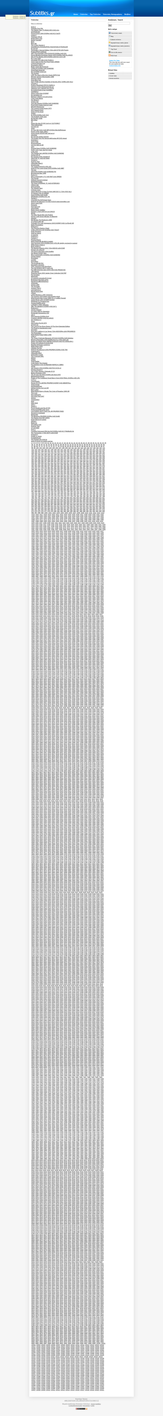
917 (74, 506)
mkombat (34, 135)
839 (45, 501)
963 (74, 509)
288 (48, 461)
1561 (37, 564)
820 (58, 499)
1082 (86, 519)
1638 (57, 571)
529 (84, 478)
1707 (45, 578)
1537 (86, 561)
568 (61, 481)
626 (100, 484)
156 (68, 451)
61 (92, 444)
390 (81, 468)
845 (65, 501)
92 (92, 446)
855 (97, 501)
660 (61, 488)
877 (94, 503)
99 (35, 448)
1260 (57, 536)
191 (32, 454)
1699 (86, 576)
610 (48, 484)
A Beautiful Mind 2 (37, 163)
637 (61, 486)
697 (32, 491)
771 (48, 496)
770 (45, 496)
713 (84, 491)
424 (42, 471)
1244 (66, 534)
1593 (94, 566)
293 (65, 461)
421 (32, 471)
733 (74, 493)
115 (85, 448)
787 (100, 496)
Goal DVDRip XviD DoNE (39, 195)
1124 (33, 524)
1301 (78, 539)
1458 (57, 554)
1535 (78, 561)
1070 (37, 519)
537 (36, 479)
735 (81, 493)
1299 (70, 539)
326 (97, 463)
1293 (45, 539)
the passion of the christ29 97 (40, 157)
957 (55, 509)
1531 (61, 561)
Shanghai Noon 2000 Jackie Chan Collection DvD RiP (48, 273)
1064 (86, 518)
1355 (78, 544)
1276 (49, 538)
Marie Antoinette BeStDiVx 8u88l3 (42, 241)
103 (47, 448)
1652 (41, 573)
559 (32, 481)
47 (59, 444)
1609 (86, 568)
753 (65, 494)
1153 (72, 526)
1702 (98, 576)
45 (54, 444)
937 (65, 508)
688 (77, 489)
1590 (82, 566)
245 (58, 458)
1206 (57, 531)
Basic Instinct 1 (36, 246)
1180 (103, 528)
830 (90, 499)
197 (52, 454)
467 (32, 474)
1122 (99, 523)
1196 (92, 529)
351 (103, 464)
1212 (82, 531)
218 (45, 456)
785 (94, 496)
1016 (37, 514)
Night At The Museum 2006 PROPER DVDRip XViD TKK (49, 350)
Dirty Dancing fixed (37, 110)
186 (90, 453)
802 (74, 498)
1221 (45, 533)
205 (77, 454)
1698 (82, 576)
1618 (49, 569)
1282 (74, 538)
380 (48, 468)
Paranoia (34, 205)
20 (70, 443)
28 (89, 443)
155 (65, 451)
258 (100, 458)
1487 (102, 556)
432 (68, 471)
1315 (61, 541)
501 (68, 476)
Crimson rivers (35, 190)
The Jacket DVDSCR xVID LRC (41, 167)
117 (91, 448)
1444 (74, 553)
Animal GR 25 (35, 155)
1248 (82, 534)
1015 (33, 514)
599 (87, 483)
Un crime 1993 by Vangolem (40, 311)
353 (36, 466)
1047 (90, 516)
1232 (90, 533)
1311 (45, 541)
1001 (50, 513)
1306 (98, 539)
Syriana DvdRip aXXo (38, 303)
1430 (90, 551)
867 (61, 503)
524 (68, 478)
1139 (92, 524)
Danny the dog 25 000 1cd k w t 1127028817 (45, 123)
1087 (33, 521)
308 (39, 463)
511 (100, 476)
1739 (102, 579)
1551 (70, 563)
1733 (78, 579)
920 (84, 506)
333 (45, 464)
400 (39, 469)
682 (58, 489)
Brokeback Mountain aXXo (39, 280)
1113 (64, 523)
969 (94, 509)
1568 (66, 564)
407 (61, 469)
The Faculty (35, 178)
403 (48, 469)
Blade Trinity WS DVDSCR (39, 67)
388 (74, 468)
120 (100, 448)
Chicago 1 (34, 83)
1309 (37, 541)
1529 (53, 561)
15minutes (34, 283)
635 (55, 486)
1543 (37, 563)
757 (77, 494)
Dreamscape (35, 165)
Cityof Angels (35, 381)
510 (97, 476)
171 (42, 453)
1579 (37, 566)
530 (87, 478)
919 (81, 506)
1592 (90, 566)
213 (103, 454)
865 (55, 503)
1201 (37, 531)
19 (67, 443)
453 (61, 473)
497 (55, 476)
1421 (53, 551)
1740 (33, 581)
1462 (74, 554)
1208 (66, 531)
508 (90, 476)
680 (52, 489)
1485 (94, 556)
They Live (34, 393)
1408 (74, 549)
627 (103, 484)
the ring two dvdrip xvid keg (40, 137)
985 (71, 511)
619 (77, 484)
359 (55, 466)
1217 (102, 531)
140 (90, 449)
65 (102, 444)
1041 (66, 516)
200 (61, 454)
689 (81, 489)
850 (81, 501)
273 (74, 459)
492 (39, 476)
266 (52, 459)
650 (103, 486)
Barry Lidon (35, 390)
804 (81, 498)
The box (33, 170)
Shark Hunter (35, 385)
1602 (57, 568)
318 (71, 463)
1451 (102, 553)
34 (103, 443)
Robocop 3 (34, 308)
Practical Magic (36, 240)
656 (48, 488)
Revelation (34, 258)
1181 (33, 529)
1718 (90, 578)
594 (71, 483)
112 (75, 448)
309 (42, 463)
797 (58, 498)
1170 (64, 528)
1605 (70, 568)
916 (71, 506)
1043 (74, 516)
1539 (94, 561)
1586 (66, 566)
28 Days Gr (34, 325)
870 (71, 503)
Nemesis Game (36, 78)
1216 (98, 531)
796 (55, 498)
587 (48, 483)
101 (40, 448)
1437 (45, 553)
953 (42, 509)
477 (65, 474)
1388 (66, 548)
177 (61, 453)
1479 (70, 556)
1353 (70, 544)
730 (65, 493)
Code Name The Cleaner (39, 363)
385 (65, 468)
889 (58, 504)
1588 (74, 566)
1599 (45, 568)
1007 (74, 513)
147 (39, 451)
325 (93, 463)
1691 (53, 576)
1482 (82, 556)
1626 (82, 569)
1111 (56, 523)
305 (103, 461)
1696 (74, 576)
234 (97, 456)
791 (39, 498)
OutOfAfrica (34, 92)
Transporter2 (35, 400)
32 (98, 443)
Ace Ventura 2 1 (36, 320)
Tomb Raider (35, 361)
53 (73, 444)
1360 (98, 544)
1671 (45, 574)
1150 (61, 526)
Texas (33, 321)
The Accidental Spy (37, 263)
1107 (41, 523)
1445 (78, 553)
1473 (45, 556)
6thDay (33, 358)
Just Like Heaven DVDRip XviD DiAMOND (45, 103)
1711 (61, 578)
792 (42, 498)
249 (71, 458)
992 (94, 511)
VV (32, 122)
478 (68, 474)
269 (61, 459)
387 (71, 468)
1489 (37, 558)
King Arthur (34, 261)
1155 (80, 526)
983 (65, 511)
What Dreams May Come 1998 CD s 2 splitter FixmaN (48, 298)
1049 (98, 516)
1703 (102, 576)
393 (90, 468)
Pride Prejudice (36, 231)
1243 (61, 534)
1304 (90, 539)
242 (48, 458)
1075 (57, 519)
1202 (41, 531)
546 (65, 479)
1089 (41, 521)
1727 (53, 579)
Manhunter (34, 414)
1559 (102, 563)
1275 (45, 538)
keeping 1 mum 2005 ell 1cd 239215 (43, 211)
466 (103, 473)
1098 (78, 521)
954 (45, 509)
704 (55, 491)
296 (74, 461)
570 (68, 481)
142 (97, 449)
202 (68, 454)
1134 (72, 524)
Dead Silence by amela (38, 419)
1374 (82, 546)
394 (94, 468)
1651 (37, 573)
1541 (102, 561)
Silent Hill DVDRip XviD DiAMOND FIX (43, 171)
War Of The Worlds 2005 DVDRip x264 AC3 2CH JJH (48, 57)
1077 (66, 519)
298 (81, 461)
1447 (86, 553)
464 (97, 473)
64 (99, 444)
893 (71, 504)
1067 (98, 518)
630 (39, 486)
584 (39, 483)
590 (58, 483)
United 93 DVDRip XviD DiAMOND (42, 68)
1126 (41, 524)
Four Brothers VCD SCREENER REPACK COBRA (47, 365)
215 (36, 456)
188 (97, 453)
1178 (96, 528)
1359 (94, 544)
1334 (66, 543)
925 (100, 506)
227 (74, 456)
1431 (94, 551)
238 (36, 458)
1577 (102, 564)
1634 (41, 571)
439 (90, 471)
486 (94, 474)
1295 (53, 539)
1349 (53, 544)
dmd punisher (35, 186)
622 (87, 484)
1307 (102, 539)
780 (77, 496)
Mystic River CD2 (36, 38)
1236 (33, 534)
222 (58, 456)
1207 (61, 531)
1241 (53, 534)
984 (68, 511)
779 (74, 496)
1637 (53, 571)
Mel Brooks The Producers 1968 (41, 220)
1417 (37, 551)
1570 (74, 564)
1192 (76, 529)
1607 (78, 568)
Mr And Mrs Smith (36, 118)
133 (68, 449)
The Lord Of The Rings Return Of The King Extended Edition (50, 326)
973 (32, 511)
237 (32, 458)
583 (36, 483)
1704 (33, 578)
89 (85, 446)
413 (81, 469)
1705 (37, 578)
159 (77, 451)
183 (81, 453)
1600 (49, 568)
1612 (98, 568)
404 (52, 469)
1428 (82, 551)
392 (87, 468)
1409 (78, 549)
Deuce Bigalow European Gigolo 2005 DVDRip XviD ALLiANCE (52, 55)
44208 (33, 366)
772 (52, 496)
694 (97, 489)
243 (52, 458)
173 (48, 453)
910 (52, 506)
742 (103, 493)
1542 (33, 563)
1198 (100, 529)
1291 (37, 539)
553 (87, 479)
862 (45, 503)
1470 (33, 556)
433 (71, 471)
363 (68, 466)
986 (74, 511)
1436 (41, 553)
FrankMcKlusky (36, 438)
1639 (61, 571)
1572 (82, 564)
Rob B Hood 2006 (37, 291)
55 (78, 444)
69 (37, 446)
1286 (90, 538)
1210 (74, 531)
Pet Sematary (35, 275)
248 (68, 458)
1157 (88, 526)
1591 (86, 566)
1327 (37, 543)
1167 (53, 528)
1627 (86, 569)
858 (32, 503)
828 (84, 499)
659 (58, 488)
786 (97, 496)
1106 (37, 523)
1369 (61, 546)
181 (74, 453)
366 (77, 466)
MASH (33, 213)
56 (80, 444)
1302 (82, 539)
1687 (37, 576)
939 (71, 508)
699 (39, 491)
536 (32, 479)
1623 (70, 569)
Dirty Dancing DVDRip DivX (40, 316)
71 (42, 446)
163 (90, 451)
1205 (53, 531)
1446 (82, 553)
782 (84, 496)
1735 (86, 579)
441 (97, 471)
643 (81, 486)
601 (94, 483)
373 (100, 466)
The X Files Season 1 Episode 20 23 (43, 371)
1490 (41, 558)
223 (61, 456)
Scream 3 (34, 160)
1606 (74, 568)
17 (63, 443)
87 (80, 446)
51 (68, 444)
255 (90, 458)
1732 (74, 579)
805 (84, 498)
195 (45, 454)
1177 (92, 528)
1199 (103, 529)
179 (68, 453)
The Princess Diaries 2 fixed (40, 228)
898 (87, 504)
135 (74, 449)
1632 (33, 571)
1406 (66, 549)
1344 (33, 544)
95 (99, 446)
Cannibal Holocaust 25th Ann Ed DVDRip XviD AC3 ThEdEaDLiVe (52, 431)
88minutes (34, 276)
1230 (82, 533)
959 (61, 509)
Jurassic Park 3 (36, 288)
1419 (45, 551)
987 (77, 511)
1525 (37, 561)
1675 (61, 574)
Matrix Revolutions (37, 225)
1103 (98, 521)
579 (97, 481)
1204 (49, 531)
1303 (86, 539)
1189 (64, 529)
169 (36, 453)
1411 (86, 549)
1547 (53, 563)
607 (39, 484)
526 (74, 478)
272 (71, 459)
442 (100, 471)
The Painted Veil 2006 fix (39, 439)
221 (55, 456)
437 (84, 471)
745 (39, 494)
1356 (82, 544)
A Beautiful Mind (36, 353)
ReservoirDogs (36, 143)
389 (77, 468)
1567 (61, 564)
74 (49, 446)
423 (39, 471)
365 (74, 466)
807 (90, 498)
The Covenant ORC (37, 356)
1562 (41, 564)
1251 (94, 534)
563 (45, 481)
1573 (86, 564)
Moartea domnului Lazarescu (40, 345)
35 (105, 443)
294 (68, 461)
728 (58, 493)
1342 (98, 543)
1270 (98, 536)
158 (74, 451)
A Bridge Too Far (36, 348)
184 (84, 453)
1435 (37, 553)
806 (87, 498)
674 (32, 489)
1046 (86, 516)
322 (84, 463)
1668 (33, 574)
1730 (66, 579)
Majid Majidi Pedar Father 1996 (41, 335)
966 (84, 509)
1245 (70, 534)
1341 (94, 543)
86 (78, 446)
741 (100, 493)
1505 (102, 558)
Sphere (33, 398)
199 (58, 454)
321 (81, 463)
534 (100, 478)
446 (39, 473)
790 (36, 498)
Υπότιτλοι (84, 14)
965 (81, 509)
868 (65, 503)
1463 (78, 554)
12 (51, 443)
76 (54, 446)
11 (48, 443)
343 (77, 464)
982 (61, 511)
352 (32, 466)
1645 (86, 571)
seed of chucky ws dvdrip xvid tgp (42, 441)
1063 (82, 518)
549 (74, 479)
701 (45, 491)
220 (52, 456)
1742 (41, 581)
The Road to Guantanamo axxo (41, 328)
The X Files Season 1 (38, 45)
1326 (33, 543)
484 (87, 474)
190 (103, 453)
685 (68, 489)
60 (90, 444)
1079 (74, 519)
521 (58, 478)
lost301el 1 (34, 236)
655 (45, 488)
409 (68, 469)
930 (42, 508)
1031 (98, 514)
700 (42, 491)
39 (40, 444)
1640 (66, 571)
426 (48, 471)
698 (36, 491)
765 (103, 494)
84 (73, 446)
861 (42, 503)
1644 (82, 571)
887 (52, 504)
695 (100, 489)
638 (65, 486)
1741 (37, 581)
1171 (68, 528)
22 (75, 443)
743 (32, 494)
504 (77, 476)
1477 (61, 556)
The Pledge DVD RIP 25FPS (40, 418)
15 (58, 443)
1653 (45, 573)
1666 (98, 573)
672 (100, 488)
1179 (100, 528)
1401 (45, 549)
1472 (41, 556)
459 (81, 473)
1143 (33, 526)
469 (39, 474)
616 (68, 484)
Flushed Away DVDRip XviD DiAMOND (43, 148)
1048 (94, 516)
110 (69, 448)
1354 (74, 544)
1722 (33, 579)
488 (100, 474)
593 (68, 483)
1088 (37, 521)
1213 (86, 531)
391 (84, 468)
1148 (53, 526)
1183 (41, 529)
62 (94, 444)
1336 (74, 543)
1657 (61, 573)
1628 (90, 569)
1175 (84, 528)
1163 (37, 528)
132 (65, 449)
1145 (41, 526)
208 (87, 454)
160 (81, 451)
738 (90, 493)
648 (97, 486)
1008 (78, 513)
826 (77, 499)
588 (52, 483)
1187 (57, 529)
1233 (94, 533)
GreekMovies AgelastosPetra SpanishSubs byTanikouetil (49, 47)
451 (55, 473)
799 (65, 498)
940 (74, 508)
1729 (61, 579)
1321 (86, 541)
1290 (33, 539)
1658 (66, 573)
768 (39, 496)
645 (87, 486)
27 (86, 443)
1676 (66, 574)
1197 (96, 529)
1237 (37, 534)
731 (68, 493)
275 (81, 459)
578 (94, 481)
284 (36, 461)
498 (58, 476)
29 (91, 443)
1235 (102, 533)
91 (90, 446)
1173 (76, 528)
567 (58, 481)
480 (74, 474)
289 (52, 461)
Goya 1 (33, 429)
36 (32, 444)
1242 (57, 534)
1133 (68, 524)
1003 (58, 513)
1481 (78, 556)
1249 (86, 534)
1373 (78, 546)
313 (55, 463)
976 (42, 511)
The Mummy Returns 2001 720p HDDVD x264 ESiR (48, 248)
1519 (86, 559)
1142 (103, 524)
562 (42, 481)
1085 (98, 519)
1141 (100, 524)
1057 (57, 518)
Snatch (33, 113)
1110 (53, 523)
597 (81, 483)
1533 (70, 561)
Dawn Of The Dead (37, 112)
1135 (76, 524)
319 (74, 463)
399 (36, 469)
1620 (57, 569)
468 (36, 474)
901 (97, 504)
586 (45, 483)
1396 (98, 548)
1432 (98, 551)
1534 (74, 561)
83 (71, 446)
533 (97, 478)
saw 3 (33, 315)
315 (61, 463)
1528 (49, 561)
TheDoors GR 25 (36, 37)
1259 (53, 536)
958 (58, 509)
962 (71, 509)
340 (68, 464)
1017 (41, 514)
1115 (72, 523)
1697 (78, 576)
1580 (41, 566)
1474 (49, 556)
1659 (70, 573)
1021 (57, 514)
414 (84, 469)
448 (45, 473)
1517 (78, 559)
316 (64, 463)
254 (87, 458)
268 (58, 459)
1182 (37, 529)
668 (87, 488)
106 (56, 448)
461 (87, 473)
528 (81, 478)
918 (77, 506)
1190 (68, 529)
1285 (86, 538)
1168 (57, 528)
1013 (99, 513)
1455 (45, 554)
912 (58, 506)
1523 (102, 559)
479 (71, 474)
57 (83, 444)
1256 (41, 536)
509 (94, 476)
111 (72, 448)
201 (65, 454)
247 (65, 458)
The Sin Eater (35, 286)
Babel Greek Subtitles (38, 210)
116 (88, 448)
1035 (41, 516)
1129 (53, 524)
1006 (70, 513)
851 (84, 501)
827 (81, 499)
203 (71, 454)
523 (65, 478)
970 (97, 509)
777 (68, 496)
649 (100, 486)
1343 (102, 543)
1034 (37, 516)
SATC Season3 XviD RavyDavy (41, 266)
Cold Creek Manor (37, 98)
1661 (78, 573)
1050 (102, 516)
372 (97, 466)
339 (65, 464)
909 (48, 506)
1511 (53, 559)
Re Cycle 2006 (36, 58)
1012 (95, 513)
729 (61, 493)
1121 (95, 523)
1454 (41, 554)
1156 (84, 526)
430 (61, 471)
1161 (103, 526)
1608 (82, 568)
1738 (98, 579)
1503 (94, 558)
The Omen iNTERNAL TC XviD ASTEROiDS (45, 183)
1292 (41, 539)
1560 (33, 564)
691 (87, 489)
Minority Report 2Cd (37, 107)
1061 (74, 518)
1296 (57, 539)
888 (55, 504)
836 (36, 501)
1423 (61, 551)
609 (45, 484)
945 (90, 508)
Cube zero (34, 152)
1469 (102, 554)
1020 (53, 514)
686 (71, 489)
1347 (45, 544)
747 (45, 494)
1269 (94, 536)
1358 (90, 544)
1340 (90, 543)
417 (93, 469)
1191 (72, 529)
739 (94, 493)
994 (100, 511)
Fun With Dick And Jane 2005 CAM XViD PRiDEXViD (48, 270)
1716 (82, 578)
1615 (37, 569)
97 (104, 446)
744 (36, 494)
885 (45, 504)
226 (71, 456)
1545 (45, 563)
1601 (53, 568)
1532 (66, 561)
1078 (70, 519)
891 (65, 504)
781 (81, 496)
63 (97, 444)
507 (87, 476)
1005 (66, 513)
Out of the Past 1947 (37, 396)
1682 (90, 574)
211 (97, 454)
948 (100, 508)
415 (87, 469)
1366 (49, 546)
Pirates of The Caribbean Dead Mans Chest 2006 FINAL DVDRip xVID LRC (55, 378)
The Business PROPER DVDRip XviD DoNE (45, 416)
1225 (61, 533)
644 (84, 486)
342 (74, 464)
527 (77, 478)
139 (87, 449)
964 (77, 509)
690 (84, 489)
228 (77, 456)
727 (55, 493)
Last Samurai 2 (36, 290)
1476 (57, 556)
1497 (70, 558)
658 (55, 488)
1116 (75, 523)
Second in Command (38, 413)
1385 (53, 548)
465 (100, 473)
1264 (74, 536)
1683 (94, 574)
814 (39, 499)
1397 (102, 548)
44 (51, 444)
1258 (49, 536)
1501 (86, 558)
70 (40, 446)
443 (103, 471)
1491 (45, 558)
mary (32, 147)
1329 (45, 543)
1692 (57, 576)
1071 (41, 519)
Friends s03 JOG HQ (37, 250)
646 (90, 486)
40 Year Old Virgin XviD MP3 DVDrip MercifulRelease (48, 130)
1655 (53, 573)
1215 (94, 531)
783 (87, 496)
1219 (37, 533)
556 (97, 479)
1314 (57, 541)
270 (65, 459)
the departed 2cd (36, 95)
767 (36, 496)
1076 (61, 519)
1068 (102, 518)
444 (32, 473)
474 (55, 474)
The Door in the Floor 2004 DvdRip (42, 251)
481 (77, 474)
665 (77, 488)
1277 (53, 538)
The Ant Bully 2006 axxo (39, 117)
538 (39, 479)
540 (45, 479)
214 (32, 456)
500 (65, 476)
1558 (98, 563)
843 (58, 501)
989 (84, 511)
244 (55, 458)
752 (61, 494)
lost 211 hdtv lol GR (37, 145)
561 (39, 481)
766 (32, 496)
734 (77, 493)
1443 (70, 553)
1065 (90, 518)
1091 (49, 521)
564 (48, 481)
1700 (90, 576)
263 (42, 459)
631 (42, 486)
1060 (70, 518)
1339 (86, 543)
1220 (41, 533)
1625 (78, 569)
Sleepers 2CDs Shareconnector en (42, 87)
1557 (94, 563)
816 (45, 499)
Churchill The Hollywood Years (41, 200)
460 (84, 473)
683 (61, 489)
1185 (49, 529)
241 (45, 458)
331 (39, 464)
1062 (78, 518)
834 (103, 499)
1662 (82, 573)
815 (42, 499)
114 (82, 448)
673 (103, 488)
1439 (53, 553)
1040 (61, 516)
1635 (45, 571)
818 (52, 499)
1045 (82, 516)
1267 (86, 536)
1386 (57, 548)
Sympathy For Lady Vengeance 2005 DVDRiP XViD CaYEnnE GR (52, 223)
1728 (57, 579)
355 (42, 466)
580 (100, 481)
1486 (98, 556)
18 (65, 443)
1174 (80, 528)
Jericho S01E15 (36, 310)
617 (71, 484)
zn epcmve (34, 235)
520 (55, 478)
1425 (70, 551)
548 (71, 479)
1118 (83, 523)
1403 (53, 549)
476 (61, 474)
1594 (98, 566)
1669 (37, 574)
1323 (94, 541)
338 (61, 464)
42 (47, 444)
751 (58, 494)
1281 (70, 538)
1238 (41, 534)
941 (77, 508)
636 (58, 486)
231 (87, 456)
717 (97, 491)
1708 (49, 578)
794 (48, 498)
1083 (90, 519)
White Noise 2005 (37, 346)
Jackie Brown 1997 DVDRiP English (43, 300)
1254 (33, 536)
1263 (70, 536)
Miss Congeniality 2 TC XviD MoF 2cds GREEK (46, 176)
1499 (78, 558)
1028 (86, 514)
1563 (45, 564)
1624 (74, 569)
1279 (61, 538)
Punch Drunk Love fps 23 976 (40, 408)
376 (36, 468)
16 (60, 443)
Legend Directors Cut (38, 63)
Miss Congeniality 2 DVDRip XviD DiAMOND (45, 255)
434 (74, 471)
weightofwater (35, 32)
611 (52, 484)
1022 (61, 514)
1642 (74, 571)
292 (61, 461)
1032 (102, 514)
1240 (49, 534)
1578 (33, 566)
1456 (49, 554)
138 (84, 449)
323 (87, 463)
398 (32, 469)
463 (94, 473)
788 (103, 496)
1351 (61, 544)
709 (71, 491)
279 (94, 459)
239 (39, 458)
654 (42, 488)
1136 (80, 524)
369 (87, 466)
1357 (86, 544)
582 (32, 483)
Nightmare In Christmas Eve (40, 301)
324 (90, 463)
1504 (98, 558)
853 (90, 501)
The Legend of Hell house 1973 (41, 108)
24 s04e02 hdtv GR (37, 221)
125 (42, 449)
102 (44, 448)
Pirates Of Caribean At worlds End (42, 343)
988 (81, 511)
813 (36, 499)
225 (68, 456)
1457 (53, 554)
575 (84, 481)
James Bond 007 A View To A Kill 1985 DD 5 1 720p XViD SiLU (51, 191)
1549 (61, 563)
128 (52, 449)
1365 (45, 546)
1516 (74, 559)
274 (77, 459)
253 (84, 458)
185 (87, 453)
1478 (66, 556)
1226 (66, 533)
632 (45, 486)
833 (100, 499)
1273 (37, 538)
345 (84, 464)
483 (84, 474)
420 (103, 469)
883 (39, 504)
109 (66, 448)
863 (48, 503)
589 (55, 483)
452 (58, 473)
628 (32, 486)
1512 (57, 559)
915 (68, 506)
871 (74, 503)
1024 (70, 514)
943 (84, 508)
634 (52, 486)
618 (74, 484)
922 (90, 506)
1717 (86, 578)
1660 (74, 573)
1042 (70, 516)
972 (103, 509)
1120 (91, 523)
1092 (53, 521)
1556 (90, 563)
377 (39, 468)
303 (97, 461)
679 (48, 489)
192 (36, 454)
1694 (66, 576)
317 (68, 463)
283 (32, 461)
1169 (61, 528)
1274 (41, 538)
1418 (41, 551)
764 (100, 494)
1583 (53, 566)
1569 (70, 564)
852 (87, 501)
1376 (90, 546)
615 (64, 484)
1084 (94, 519)
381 (52, 468)
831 (94, 499)
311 (48, 463)
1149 (57, 526)
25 (82, 443)
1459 (61, 554)
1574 (90, 564)
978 (48, 511)
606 (36, 484)
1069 (33, 519)
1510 (49, 559)
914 (64, 506)
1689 (45, 576)
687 (74, 489)
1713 (69, 578)
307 (36, 463)
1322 (90, 541)
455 (68, 473)
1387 (61, 548)
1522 (98, 559)
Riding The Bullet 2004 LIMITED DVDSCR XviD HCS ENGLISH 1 (52, 341)
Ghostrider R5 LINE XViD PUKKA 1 (42, 60)
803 (77, 498)
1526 (41, 561)
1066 (94, 518)
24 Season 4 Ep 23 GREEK (40, 193)
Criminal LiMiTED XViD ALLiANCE (42, 318)
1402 (49, 549)
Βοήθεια (127, 14)
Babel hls (34, 423)
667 (84, 488)
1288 (98, 538)
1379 (102, 546)
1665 (94, 573)
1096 (70, 521)
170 (39, 453)
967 (87, 509)
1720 (98, 578)
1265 (78, 536)
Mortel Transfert (36, 40)
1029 (90, 514)
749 (52, 494)
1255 (37, 536)
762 (94, 494)
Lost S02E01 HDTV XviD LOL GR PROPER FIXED (47, 411)
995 (103, 511)
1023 (66, 514)
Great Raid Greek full (38, 70)
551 (81, 479)
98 (32, 448)
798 (61, 498)
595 (74, 483)
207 (84, 454)
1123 (102, 523)
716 (93, 491)
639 (68, 486)
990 (87, 511)
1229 (78, 533)
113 (79, 448)
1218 (33, 533)
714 (87, 491)
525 (71, 478)
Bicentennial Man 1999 (38, 173)
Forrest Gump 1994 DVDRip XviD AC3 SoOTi (45, 33)
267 (55, 459)
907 (42, 506)
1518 (82, 559)
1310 (41, 541)
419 (100, 469)
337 (58, 464)
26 (84, 443)
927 (32, 508)
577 (90, 481)
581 (103, 481)
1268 (90, 536)
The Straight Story (37, 188)
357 (48, 466)
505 (81, 476)
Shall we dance (36, 233)
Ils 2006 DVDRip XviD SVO (40, 115)
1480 (74, 556)
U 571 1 (33, 380)
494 (45, 476)
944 (87, 508)
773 (55, 496)
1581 (45, 566)
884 (42, 504)
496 (52, 476)
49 (63, 444)
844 (61, 501)
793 (45, 498)
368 (84, 466)
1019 (49, 514)
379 (45, 468)
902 (100, 504)
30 (94, 443)
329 (32, 464)
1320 (82, 541)
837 (39, 501)
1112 (60, 523)
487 (97, 474)
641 (74, 486)
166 (100, 451)
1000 (46, 513)
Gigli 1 (33, 405)
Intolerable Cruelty (37, 355)
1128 (49, 524)
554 (90, 479)
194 (42, 454)
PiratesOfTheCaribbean (38, 52)
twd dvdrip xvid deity (37, 265)
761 (90, 494)
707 (65, 491)
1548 (57, 563)
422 (36, 471)
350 (100, 464)
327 (100, 463)
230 (84, 456)
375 (32, 468)
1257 (45, 536)
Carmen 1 (34, 238)
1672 (49, 574)
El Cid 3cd (34, 48)
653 (39, 488)
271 (68, 459)
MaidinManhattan (36, 181)
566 (55, 481)
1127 (45, 524)
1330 (49, 543)
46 (56, 444)
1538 (90, 561)
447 (42, 473)
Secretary (34, 330)
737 (87, 493)
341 (71, 464)
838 (42, 501)
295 (71, 461)
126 (45, 449)
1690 (49, 576)
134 (71, 449)
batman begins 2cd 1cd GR (40, 388)
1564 (49, 564)
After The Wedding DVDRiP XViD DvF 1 (44, 306)
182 (77, 453)
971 (100, 509)
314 (58, 463)
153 (58, 451)
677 (42, 489)
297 (77, 461)
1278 (57, 538)
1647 (94, 571)
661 (65, 488)
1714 (74, 578)
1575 (94, 564)
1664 (90, 573)
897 (84, 504)
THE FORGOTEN (36, 125)
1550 (66, 563)
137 (81, 449)
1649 (102, 571)
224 (65, 456)
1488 (33, 558)
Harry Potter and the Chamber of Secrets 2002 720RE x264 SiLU (52, 82)
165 (97, 451)
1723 (37, 579)
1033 (33, 516)
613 (58, 484)
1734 (82, 579)
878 (97, 503)
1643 (78, 571)
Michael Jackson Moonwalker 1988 (42, 77)
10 (46, 443)
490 (32, 476)
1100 (86, 521)
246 (61, 458)
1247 (78, 534)
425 (45, 471)
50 (66, 444)
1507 (37, 559)
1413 (94, 549)
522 (61, 478)
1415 (102, 549)
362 (65, 466)
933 (52, 508)
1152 (68, 526)
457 (74, 473)
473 (52, 474)
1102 (94, 521)
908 (45, 506)
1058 (61, 518)
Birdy (32, 42)
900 (94, 504)
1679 (78, 574)
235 (100, 456)
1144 (37, 526)
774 (58, 496)
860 (39, 503)
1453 (37, 554)
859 (36, 503)
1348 (49, 544)
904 (32, 506)
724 (45, 493)
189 (100, 453)
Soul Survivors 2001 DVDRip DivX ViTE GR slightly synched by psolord (54, 243)
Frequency (34, 434)
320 (77, 463)
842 (55, 501)
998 (39, 513)
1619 (53, 569)
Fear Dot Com (35, 206)
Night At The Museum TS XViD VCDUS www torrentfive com (50, 201)
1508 (41, 559)
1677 (70, 574)
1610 (90, 568)
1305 (94, 539)
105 (53, 448)
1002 (54, 513)
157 (71, 451)
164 (94, 451)
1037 (49, 516)
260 (32, 459)
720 (32, 493)
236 (103, 456)
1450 (98, 553)
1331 (53, 543)
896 (81, 504)
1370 (66, 546)
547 (68, 479)
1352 (66, 544)
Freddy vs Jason (36, 436)
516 (42, 478)
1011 (90, 513)
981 (58, 511)
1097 (74, 521)
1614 (33, 569)
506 (84, 476)
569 (65, 481)
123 (36, 449)
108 (63, 448)
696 (103, 489)
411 (74, 469)
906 (39, 506)
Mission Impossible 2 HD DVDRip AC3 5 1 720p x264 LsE (49, 340)
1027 (82, 514)
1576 (98, 564)
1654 (49, 573)
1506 (33, 559)
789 (32, 498)
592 (65, 483)
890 (61, 504)
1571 (78, 564)
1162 (33, 528)
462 (90, 473)
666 (81, 488)
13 (53, 443)
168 (32, 453)
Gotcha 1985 (35, 285)
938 (68, 508)
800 (68, 498)
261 (36, 459)
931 (45, 508)
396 (100, 468)
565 (52, 481)
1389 (70, 548)
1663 (86, 573)
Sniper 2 (34, 406)
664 (74, 488)
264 (45, 459)
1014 (102, 513)
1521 (94, 559)
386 (68, 468)
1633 (37, 571)
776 (65, 496)
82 (68, 446)
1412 (90, 549)
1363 (37, 546)
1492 (49, 558)
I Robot (33, 293)
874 (84, 503)
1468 (98, 554)
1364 (41, 546)
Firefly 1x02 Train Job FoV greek (41, 150)
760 (87, 494)
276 (84, 459)
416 (90, 469)
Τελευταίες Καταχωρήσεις (112, 14)
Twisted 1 (34, 198)
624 (93, 484)
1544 (41, 563)
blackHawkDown (36, 386)
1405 (61, 549)
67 (32, 446)
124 (39, 449)
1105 (33, 523)
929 (39, 508)
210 (94, 454)
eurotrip (33, 260)
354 (39, 466)
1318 (74, 541)
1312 (49, 541)
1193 (80, 529)
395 (97, 468)
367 (81, 466)
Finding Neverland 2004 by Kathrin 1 (43, 85)
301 (90, 461)
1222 (49, 533)
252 (81, 458)
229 (81, 456)
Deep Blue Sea (36, 80)
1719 (94, 578)
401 (42, 469)
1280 (66, 538)
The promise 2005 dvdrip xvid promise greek (45, 296)
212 (100, 454)
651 (32, 488)
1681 (86, 574)
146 (36, 451)
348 (94, 464)
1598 (41, 568)
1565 (53, 564)
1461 (70, 554)
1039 (57, 516)
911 (55, 506)
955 (48, 509)
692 (90, 489)
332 (42, 464)
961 (68, 509)
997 (36, 513)
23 (77, 443)
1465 (86, 554)
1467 (94, 554)
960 (65, 509)
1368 (57, 546)
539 (42, 479)
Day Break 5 (35, 100)
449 (48, 473)
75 (51, 446)
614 (61, 484)
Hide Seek (34, 403)
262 (39, 459)
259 (103, 458)
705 (58, 491)
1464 (82, 554)
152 (55, 451)
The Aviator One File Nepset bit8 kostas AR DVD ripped (49, 138)
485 (90, 474)
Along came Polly (36, 203)
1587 (70, 566)
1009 (82, 513)
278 (90, 459)
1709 (53, 578)
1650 (33, 573)
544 (58, 479)
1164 (41, 528)
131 (61, 449)
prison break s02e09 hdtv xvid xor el (42, 133)
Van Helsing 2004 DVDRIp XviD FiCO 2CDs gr (46, 368)
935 (58, 508)
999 (42, 513)
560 (36, 481)
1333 (61, 543)
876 (90, 503)
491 (36, 476)
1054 (45, 518)
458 (77, 473)
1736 (90, 579)
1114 (68, 523)
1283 (78, 538)
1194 (84, 529)
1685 (102, 574)
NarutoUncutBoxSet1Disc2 (39, 281)
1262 (66, 536)
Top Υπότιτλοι (95, 14)
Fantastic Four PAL (37, 28)
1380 (33, 548)
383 (58, 468)
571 (71, 481)
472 (48, 474)
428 (55, 471)
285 (39, 461)
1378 (98, 546)
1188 (61, 529)
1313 (53, 541)
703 (52, 491)
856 (100, 501)
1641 (70, 571)
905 (36, 506)
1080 (78, 519)
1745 (53, 581)
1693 (61, 576)
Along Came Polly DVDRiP (40, 93)
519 (52, 478)
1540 (98, 561)
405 (55, 469)
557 (100, 479)
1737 (94, 579)
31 (96, 443)
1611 (94, 568)
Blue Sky (34, 43)
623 (90, 484)
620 (81, 484)
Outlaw (33, 360)
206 (81, 454)
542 (52, 479)
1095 (66, 521)
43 (49, 444)
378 (42, 468)
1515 (69, 559)
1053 (41, 518)
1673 (53, 574)
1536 (82, 561)
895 (77, 504)
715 (90, 491)
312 (52, 463)
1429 (86, 551)
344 (81, 464)
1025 (74, 514)
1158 (92, 526)
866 (58, 503)
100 (37, 448)
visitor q (33, 336)
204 (74, 454)
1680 (82, 574)
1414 (98, 549)
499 (61, 476)
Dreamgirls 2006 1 (37, 65)
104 (50, 448)
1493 (53, 558)
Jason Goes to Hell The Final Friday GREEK (45, 62)
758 (81, 494)
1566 (57, 564)
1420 (49, 551)
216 (39, 456)
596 (77, 483)
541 (48, 479)
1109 (49, 523)
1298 (66, 539)
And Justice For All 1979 (39, 323)
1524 (33, 561)
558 (103, 479)
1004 (62, 513)
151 (52, 451)
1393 (86, 548)
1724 (41, 579)
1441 (61, 553)
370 (90, 466)
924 (97, 506)
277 (87, 459)
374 (103, 466)
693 (94, 489)
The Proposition (36, 333)
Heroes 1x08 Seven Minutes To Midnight (44, 216)
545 (61, 479)
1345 (37, 544)
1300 (74, 539)
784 (90, 496)
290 (55, 461)
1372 (74, 546)
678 (45, 489)
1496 (66, 558)
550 (77, 479)
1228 (74, 533)
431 (65, 471)
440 (94, 471)
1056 (53, 518)
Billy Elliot (34, 120)
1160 (100, 526)
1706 (41, 578)
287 (45, 461)
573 (77, 481)
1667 (102, 573)
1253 (102, 534)
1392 (82, 548)
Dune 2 (33, 27)
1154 (76, 526)
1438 (49, 553)
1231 (86, 533)
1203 (45, 531)
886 (48, 504)
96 (102, 446)
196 (48, 454)
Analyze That (35, 162)
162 (87, 451)
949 (103, 508)
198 (55, 454)
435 (77, 471)
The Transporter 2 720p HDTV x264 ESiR (44, 433)
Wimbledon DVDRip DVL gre (40, 196)
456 (71, 473)
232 (90, 456)
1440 (57, 553)
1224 (57, 533)
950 (32, 509)
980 (55, 511)
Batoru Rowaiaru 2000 (38, 373)
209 (90, 454)
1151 (64, 526)
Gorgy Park (34, 142)
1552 (74, 563)
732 (71, 493)
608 (42, 484)
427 (52, 471)
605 (32, 484)
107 (60, 448)
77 (56, 446)
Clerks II (33, 35)
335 (52, 464)
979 (52, 511)
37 (35, 444)
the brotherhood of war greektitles (42, 90)
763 (97, 494)
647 (94, 486)
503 (74, 476)
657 (52, 488)
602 (97, 483)
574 (81, 481)
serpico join (35, 102)
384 (61, 468)
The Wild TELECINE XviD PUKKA (42, 215)
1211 (78, 531)
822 (65, 499)
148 (42, 451)
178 (65, 453)
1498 (74, 558)
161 (84, 451)
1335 (70, 543)
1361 (102, 544)
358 (52, 466)
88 (83, 446)
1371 (70, 546)
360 (58, 466)
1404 (57, 549)
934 (55, 508)
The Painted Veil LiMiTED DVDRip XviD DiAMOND (47, 153)
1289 (102, 538)
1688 (41, 576)
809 (97, 498)
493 (42, 476)
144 (103, 449)
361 (61, 466)
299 (84, 461)
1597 (37, 568)
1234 (98, 533)
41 (44, 444)
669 (90, 488)
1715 (78, 578)
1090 (45, 521)
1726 (49, 579)
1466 (90, 554)
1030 (94, 514)
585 (42, 483)
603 (100, 483)
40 (42, 444)
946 (94, 508)
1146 (45, 526)
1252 (98, 534)
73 (47, 446)
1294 (49, 539)
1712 (65, 578)
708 (68, 491)
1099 (82, 521)
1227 (70, 533)
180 (71, 453)
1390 (74, 548)
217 (42, 456)
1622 (66, 569)
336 (55, 464)
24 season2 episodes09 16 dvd (41, 278)
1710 (57, 578)
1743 (45, 581)
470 (42, 474)
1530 (57, 561)
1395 (94, 548)
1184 (45, 529)
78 (59, 446)
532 (94, 478)
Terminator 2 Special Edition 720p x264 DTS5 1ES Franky (49, 50)
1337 (78, 543)
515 (39, 478)
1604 (66, 568)
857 (103, 501)
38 (37, 444)
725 (48, 493)
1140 (96, 524)
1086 (102, 519)
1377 (94, 546)
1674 (57, 574)
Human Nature (36, 256)
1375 (86, 546)
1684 (98, 574)
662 (68, 488)
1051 (33, 518)
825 (74, 499)
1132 (64, 524)
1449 (94, 553)
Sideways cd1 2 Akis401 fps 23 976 (42, 88)
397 (103, 468)
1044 (78, 516)
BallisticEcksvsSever (37, 376)
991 (90, 511)
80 (63, 446)
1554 (82, 563)
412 (77, 469)
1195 (88, 529)
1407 (70, 549)
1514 (65, 559)
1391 (78, 548)
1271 (102, 536)
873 (81, 503)
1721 (102, 578)
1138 (88, 524)
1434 (33, 553)
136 (77, 449)
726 (52, 493)
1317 (69, 541)
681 (55, 489)
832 (97, 499)
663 (71, 488)
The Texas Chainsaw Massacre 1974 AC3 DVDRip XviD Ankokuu (52, 338)
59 (87, 444)
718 (100, 491)
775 (61, 496)
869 (68, 503)
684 (65, 489)
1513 (61, 559)
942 (81, 508)
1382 (41, 548)
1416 (33, 551)
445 (36, 473)
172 (45, 453)
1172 (72, 528)
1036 (45, 516)
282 (103, 459)
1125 (37, 524)
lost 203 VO (35, 127)
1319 (78, 541)
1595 (102, 566)
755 (71, 494)
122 (32, 449)
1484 (90, 556)
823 (68, 499)
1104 (101, 521)
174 (52, 453)
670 (94, 488)
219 (48, 456)
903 (103, 504)
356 (45, 466)
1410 (82, 549)
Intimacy (33, 421)
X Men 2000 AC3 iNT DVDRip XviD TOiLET (45, 230)
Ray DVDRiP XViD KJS (38, 72)
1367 (53, 546)
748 (48, 494)
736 (84, 493)
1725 (45, 579)
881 (32, 504)
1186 (53, 529)
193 (39, 454)
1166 (49, 528)
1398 (33, 549)
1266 (82, 536)
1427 (78, 551)
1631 (102, 569)
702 (48, 491)
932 (48, 508)
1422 (57, 551)
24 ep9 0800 (35, 428)
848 (74, 501)
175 (55, 453)
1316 (65, 541)
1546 (49, 563)
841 (52, 501)
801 (71, 498)
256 (94, 458)
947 (97, 508)
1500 (82, 558)
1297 (61, 539)
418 (97, 469)
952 (39, 509)
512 (103, 476)
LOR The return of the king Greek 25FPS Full (45, 75)
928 (36, 508)
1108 (45, 523)
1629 (94, 569)
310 (45, 463)
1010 (87, 513)
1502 (90, 558)
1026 (78, 514)
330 (36, 464)
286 (42, 461)
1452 (33, 554)
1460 (66, 554)
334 (48, 464)
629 (36, 486)
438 (87, 471)
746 (42, 494)
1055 (49, 518)
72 (44, 446)
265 (48, 459)
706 (61, 491)
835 (32, 501)
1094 (61, 521)
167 (103, 451)
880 (103, 503)
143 (100, 449)
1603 (61, 568)
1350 (57, 544)
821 (61, 499)
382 (55, 468)
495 (48, 476)
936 (61, 508)
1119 (87, 523)
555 (94, 479)
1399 (37, 549)
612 (55, 484)
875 (87, 503)
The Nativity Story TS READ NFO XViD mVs (45, 30)
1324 (98, 541)
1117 (79, 523)
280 (97, 459)
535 (103, 478)
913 (61, 506)
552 (84, 479)
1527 (45, 561)
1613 (102, 568)
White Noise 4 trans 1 (38, 245)
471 (45, 474)
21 (72, 443)
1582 (49, 566)
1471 (37, 556)
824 (71, 499)
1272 (33, 538)
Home (76, 14)
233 (94, 456)
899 (90, 504)
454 (65, 473)
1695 (70, 576)
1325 (102, 541)
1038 (53, 516)
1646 (90, 571)
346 (87, 464)
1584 (57, 566)
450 (52, 473)
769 (42, 496)
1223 (53, 533)
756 (74, 494)
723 (42, 493)
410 (71, 469)
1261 (61, 536)
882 (36, 504)
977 (45, 511)
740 (97, 493)
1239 (45, 534)
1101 (90, 521)
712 (81, 491)
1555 (86, 563)
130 (58, 449)
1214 (90, 531)
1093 (57, 521)
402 (45, 469)
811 (103, 498)
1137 (84, 524)
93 (94, 446)
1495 (61, 558)
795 (52, 498)
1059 (66, 518)
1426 (74, 551)
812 (32, 499)
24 (79, 443)
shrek (33, 128)
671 (97, 488)
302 (94, 461)
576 (87, 481)
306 (32, 463)
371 (94, 466)
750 (55, 494)
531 (90, 478)
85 (75, 446)
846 (68, 501)
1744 (49, 581)
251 (77, 458)
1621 (61, 569)
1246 (74, 534)
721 (36, 493)
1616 (41, 569)
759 (84, 494)
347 (90, 464)
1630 (98, 569)
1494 (57, 558)
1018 (45, 514)
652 (36, 488)
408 (65, 469)
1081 (82, 519)
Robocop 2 (34, 226)
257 (97, 458)
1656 (57, 573)
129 (55, 449)
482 (81, 474)
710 (74, 491)
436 (81, 471)
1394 (90, 548)
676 (39, 489)
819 (55, 499)
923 (93, 506)
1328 (41, 543)
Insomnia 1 (34, 140)
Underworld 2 (35, 351)
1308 (33, 541)
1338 (82, 543)
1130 (57, 524)
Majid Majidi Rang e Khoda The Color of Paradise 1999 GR (50, 391)
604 (103, 483)
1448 (90, 553)
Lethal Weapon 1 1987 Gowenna (42, 295)
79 (61, 446)
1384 (49, 548)
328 (103, 463)
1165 (45, 528)
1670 (41, 574)
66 (104, 444)
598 (84, 483)
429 (58, 471)
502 (71, 476)
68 (35, 446)
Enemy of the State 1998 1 (39, 132)
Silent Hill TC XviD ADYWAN (40, 158)
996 (32, 513)
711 (77, 491)
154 (61, 451)
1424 (66, 551)
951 (36, 509)
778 (71, 496)
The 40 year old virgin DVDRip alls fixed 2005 (46, 375)
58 (85, 444)
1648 (98, 571)
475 (58, 474)
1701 (94, 576)
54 (75, 444)
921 (87, 506)
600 (90, 483)
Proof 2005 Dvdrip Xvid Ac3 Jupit (41, 105)
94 (97, 446)
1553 (78, 563)
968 (90, 509)
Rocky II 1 (34, 175)
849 (77, 501)
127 (48, 449)
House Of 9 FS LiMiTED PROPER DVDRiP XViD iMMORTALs (51, 383)
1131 (61, 524)
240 (42, 458)
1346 (41, 544)
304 (100, 461)
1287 (94, 538)
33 (101, 443)
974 (36, 511)
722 (39, 493)
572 (74, 481)
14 (55, 443)
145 (32, 451)
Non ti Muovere (36, 395)
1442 (66, 553)
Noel (32, 401)
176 (58, 453)
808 (94, 498)
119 (97, 448)
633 (48, 486)
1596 (33, 568)
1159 (96, 526)
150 (48, 451)
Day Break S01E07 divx (38, 253)
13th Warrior (35, 271)
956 (52, 509)
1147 (49, 526)
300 (87, 461)
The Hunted (35, 73)
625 (97, 484)
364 (71, 466)
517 (45, 478)
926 (103, 506)
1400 (41, 549)
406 (58, 469)
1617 (45, 569)
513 (32, 478)
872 (77, 503)
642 (77, 486)
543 (55, 479)
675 (36, 489)
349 (97, 464)
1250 (90, 534)
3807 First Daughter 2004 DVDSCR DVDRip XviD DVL (49, 53)
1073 (49, 519)
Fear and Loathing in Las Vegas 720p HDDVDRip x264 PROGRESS (53, 331)
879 (100, 503)
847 (71, 501)
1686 (33, 576)
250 (74, 458)
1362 (33, 546)
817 (48, 499)
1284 (82, 538)
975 (39, 511)
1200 (33, 531)
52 (71, 444)
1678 (74, 574)
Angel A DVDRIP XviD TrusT (40, 409)
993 (97, 511)
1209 (70, 531)
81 (66, 446)
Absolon (33, 218)
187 (94, 453)
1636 (49, 571)
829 (87, 499)
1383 (45, 548)
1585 (61, 566)
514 (36, 478)
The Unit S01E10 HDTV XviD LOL (42, 268)
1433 (102, 551)
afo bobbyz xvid (36, 424)
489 (103, 474)
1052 (37, 518)
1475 (53, 556)
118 (94, 448)
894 (74, 504)
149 (45, 451)
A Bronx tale (35, 185)
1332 (57, 543)
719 (103, 491)
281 (100, 459)
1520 (90, 559)
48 (61, 444)
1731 (70, 579)
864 (52, 503)
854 (94, 501)
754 (68, 494)
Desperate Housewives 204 (40, 313)
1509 (45, 559)
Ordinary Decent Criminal (39, 180)
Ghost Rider (35, 208)
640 (71, 486)
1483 (86, 556)
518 (48, 478)
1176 (88, 528)
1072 (45, 519)
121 (104, 448)
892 (68, 504)
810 (100, 498)
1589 (78, 566)
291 (58, 461)
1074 (53, 519)
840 (48, 501)
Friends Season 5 (36, 370)
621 (84, 484)
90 (87, 446)
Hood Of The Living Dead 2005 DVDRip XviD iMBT (47, 168)
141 (94, 449)
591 (61, 483)
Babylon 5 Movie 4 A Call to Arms (41, 97)
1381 (37, 548)
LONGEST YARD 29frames (40, 305)
